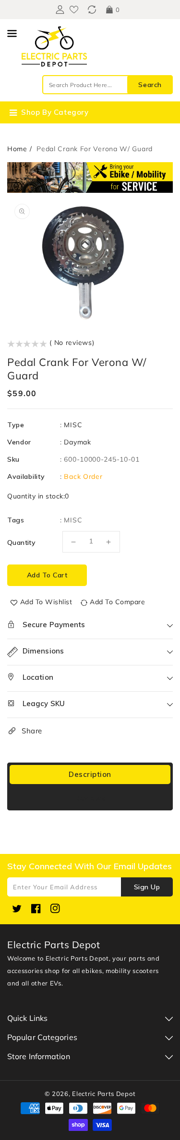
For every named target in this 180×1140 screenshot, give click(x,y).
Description (90, 774)
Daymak (77, 442)
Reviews (90, 798)
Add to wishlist (46, 602)
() (92, 9)
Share (32, 730)
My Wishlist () (74, 9)
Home (17, 148)
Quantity (21, 542)
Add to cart (47, 575)
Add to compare (117, 602)
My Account (59, 9)
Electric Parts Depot (103, 1093)
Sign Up (147, 887)
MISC (73, 425)
